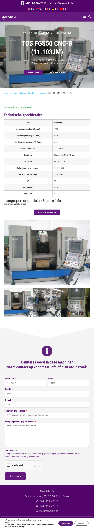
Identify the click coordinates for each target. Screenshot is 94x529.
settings (21, 527)
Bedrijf (8, 389)
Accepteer (66, 523)
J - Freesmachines (61, 33)
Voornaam (10, 379)
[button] (84, 16)
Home (6, 93)
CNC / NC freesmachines (36, 33)
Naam (50, 379)
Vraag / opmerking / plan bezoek (20, 422)
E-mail (8, 400)
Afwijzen (81, 523)
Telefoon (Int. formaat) (15, 411)
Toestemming (11, 450)
